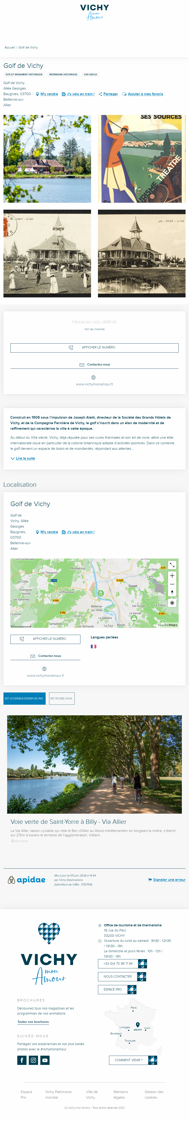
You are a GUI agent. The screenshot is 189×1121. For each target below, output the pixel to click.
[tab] (24, 698)
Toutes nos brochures (33, 1022)
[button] (124, 94)
